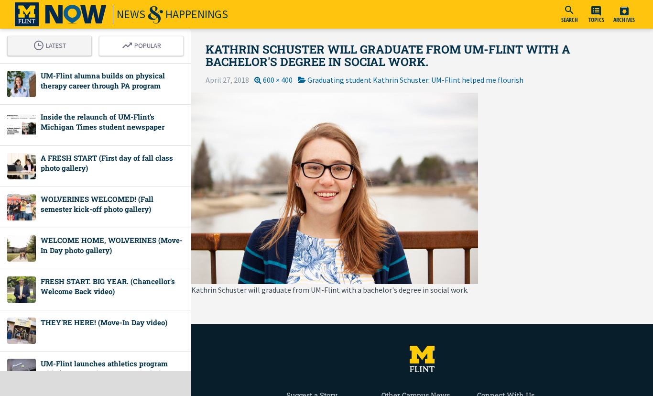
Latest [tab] (52, 44)
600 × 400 (278, 80)
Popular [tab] (144, 44)
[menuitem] (569, 14)
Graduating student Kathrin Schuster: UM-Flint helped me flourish (415, 80)
